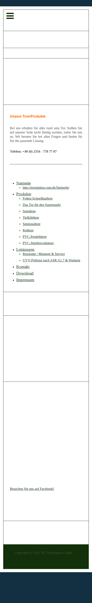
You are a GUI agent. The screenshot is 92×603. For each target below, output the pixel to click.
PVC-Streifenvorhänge (38, 243)
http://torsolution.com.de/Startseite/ (46, 187)
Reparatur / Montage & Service (44, 254)
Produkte (23, 194)
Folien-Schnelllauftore (38, 198)
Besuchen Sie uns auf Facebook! (32, 489)
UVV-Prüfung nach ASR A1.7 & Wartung (51, 260)
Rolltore (28, 230)
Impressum (25, 280)
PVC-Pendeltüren (35, 236)
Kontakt (23, 266)
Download (25, 273)
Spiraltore (29, 211)
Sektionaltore (31, 224)
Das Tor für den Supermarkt (42, 205)
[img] (46, 20)
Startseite (23, 183)
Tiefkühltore (31, 217)
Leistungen (25, 249)
